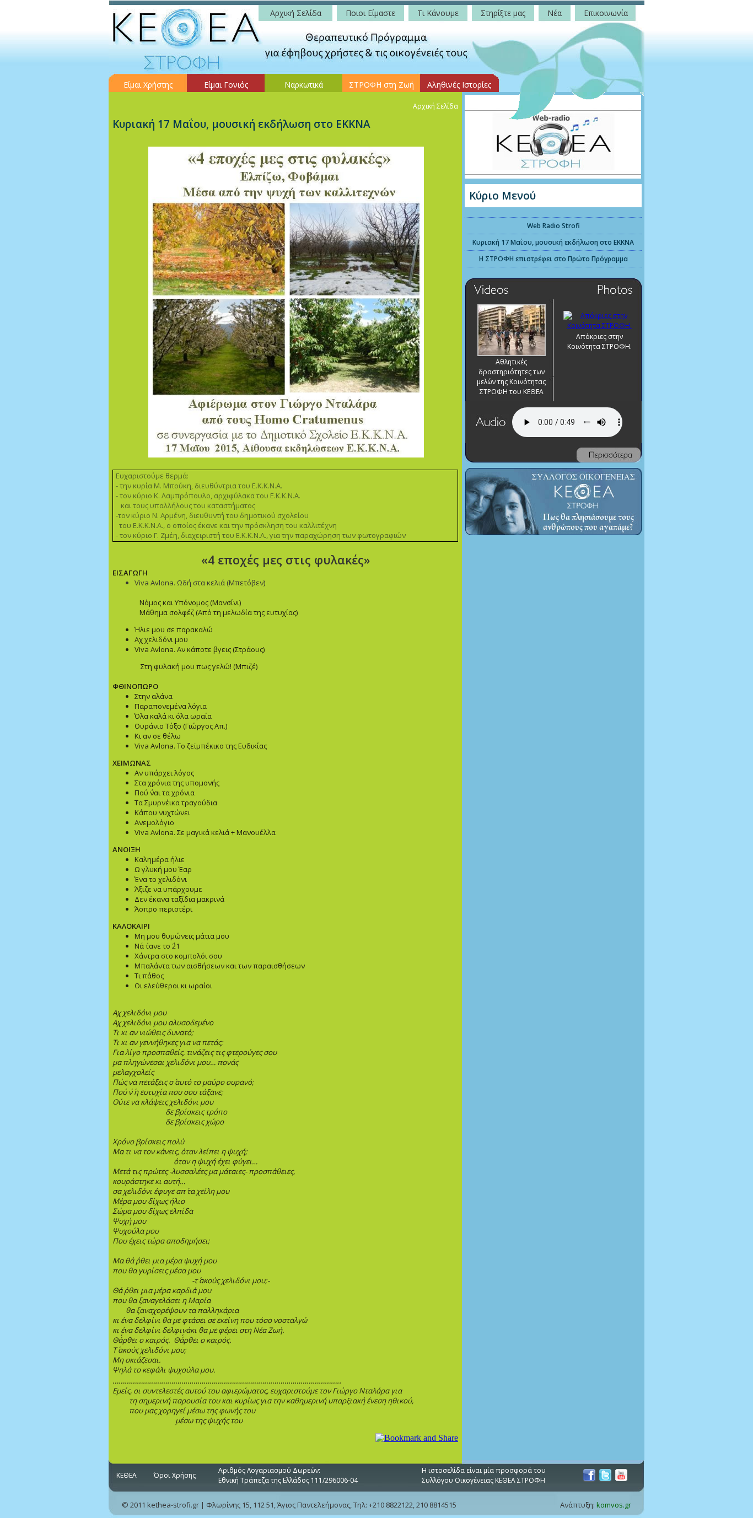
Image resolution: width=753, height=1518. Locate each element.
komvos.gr (613, 1505)
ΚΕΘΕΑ (126, 1475)
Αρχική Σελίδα (435, 106)
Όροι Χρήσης (175, 1475)
